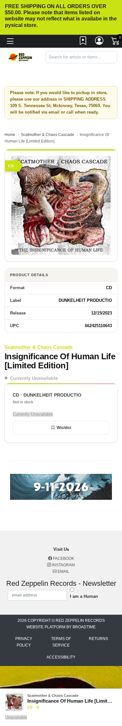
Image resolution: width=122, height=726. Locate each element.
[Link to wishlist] (83, 42)
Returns (98, 638)
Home (10, 134)
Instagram (63, 565)
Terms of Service (61, 641)
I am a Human (84, 596)
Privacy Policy (23, 641)
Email (63, 571)
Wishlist (64, 427)
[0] (116, 42)
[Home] (20, 56)
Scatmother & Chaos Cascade (47, 134)
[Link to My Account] (99, 42)
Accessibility (61, 657)
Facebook (63, 558)
